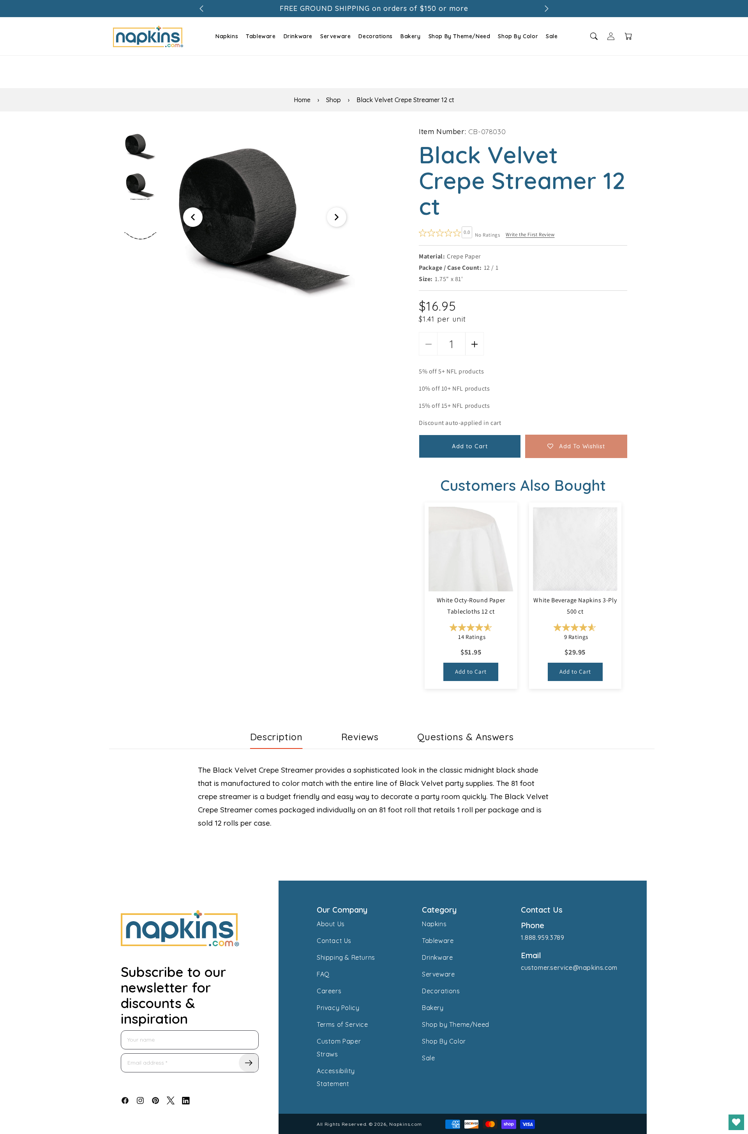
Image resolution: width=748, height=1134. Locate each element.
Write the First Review (530, 234)
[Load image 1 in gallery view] (140, 146)
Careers (329, 991)
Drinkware (298, 36)
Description (276, 737)
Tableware (260, 36)
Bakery (410, 36)
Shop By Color (518, 36)
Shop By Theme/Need (459, 36)
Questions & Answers (465, 737)
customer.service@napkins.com (569, 967)
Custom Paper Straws (339, 1047)
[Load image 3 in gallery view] (140, 236)
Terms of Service (342, 1024)
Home (302, 100)
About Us (331, 924)
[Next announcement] (546, 8)
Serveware (335, 36)
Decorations (375, 36)
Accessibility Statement (336, 1077)
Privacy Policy (338, 1008)
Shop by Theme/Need (455, 1024)
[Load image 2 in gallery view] (140, 187)
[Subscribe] (248, 1063)
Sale (551, 36)
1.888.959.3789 (542, 937)
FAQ (323, 974)
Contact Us (334, 941)
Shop (333, 100)
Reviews (360, 737)
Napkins (226, 36)
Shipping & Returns (346, 957)
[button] (226, 36)
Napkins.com (405, 1124)
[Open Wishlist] (736, 1122)
